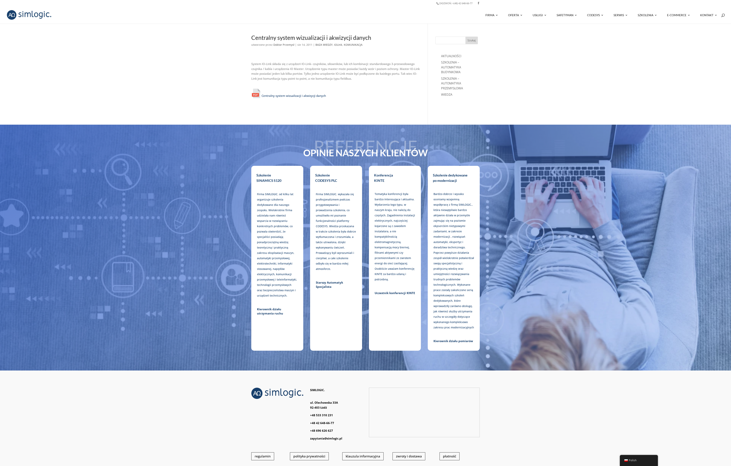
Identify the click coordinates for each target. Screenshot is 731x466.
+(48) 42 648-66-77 (455, 3)
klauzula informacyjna (363, 456)
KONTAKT (706, 15)
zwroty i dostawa (409, 456)
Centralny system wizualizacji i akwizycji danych (294, 96)
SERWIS (619, 15)
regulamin (263, 456)
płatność (449, 456)
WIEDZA (446, 94)
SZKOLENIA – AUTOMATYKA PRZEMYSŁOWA (452, 83)
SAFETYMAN (565, 15)
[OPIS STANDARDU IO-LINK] (256, 96)
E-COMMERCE (676, 15)
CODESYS (593, 15)
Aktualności (451, 56)
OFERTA (513, 15)
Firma (489, 15)
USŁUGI (538, 15)
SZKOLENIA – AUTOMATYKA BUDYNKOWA (451, 67)
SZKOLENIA (645, 15)
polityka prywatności (309, 456)
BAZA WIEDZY (324, 45)
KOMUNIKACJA (353, 45)
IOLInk (338, 45)
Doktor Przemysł (283, 45)
